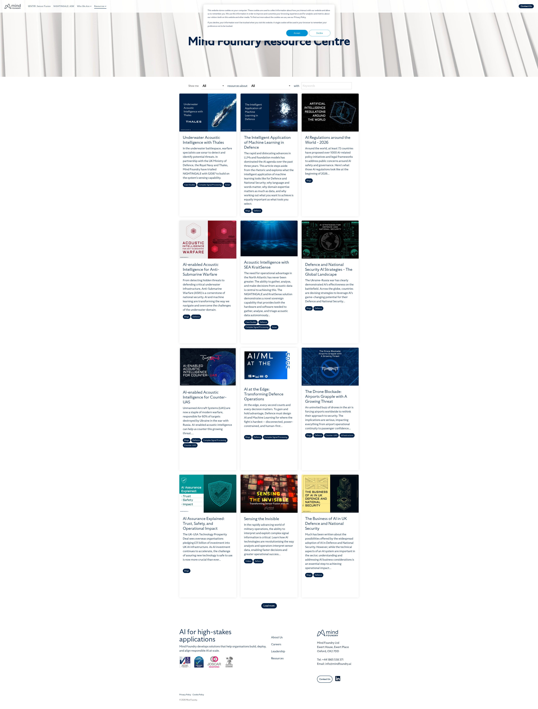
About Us (277, 637)
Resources (99, 6)
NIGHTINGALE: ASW (64, 6)
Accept (297, 33)
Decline (319, 33)
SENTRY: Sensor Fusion (39, 6)
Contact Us (526, 6)
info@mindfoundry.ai (338, 664)
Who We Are (83, 6)
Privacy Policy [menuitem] (185, 694)
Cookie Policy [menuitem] (198, 694)
